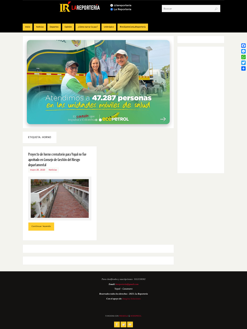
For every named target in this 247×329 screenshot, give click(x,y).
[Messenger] (243, 51)
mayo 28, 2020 (37, 170)
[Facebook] (243, 45)
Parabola (123, 316)
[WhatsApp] (243, 57)
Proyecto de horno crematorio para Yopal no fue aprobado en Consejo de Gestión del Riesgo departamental (57, 159)
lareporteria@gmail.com (127, 284)
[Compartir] (243, 68)
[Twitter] (243, 63)
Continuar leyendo (41, 226)
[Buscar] (216, 9)
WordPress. (136, 316)
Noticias (53, 170)
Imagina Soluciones (131, 298)
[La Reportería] (117, 324)
